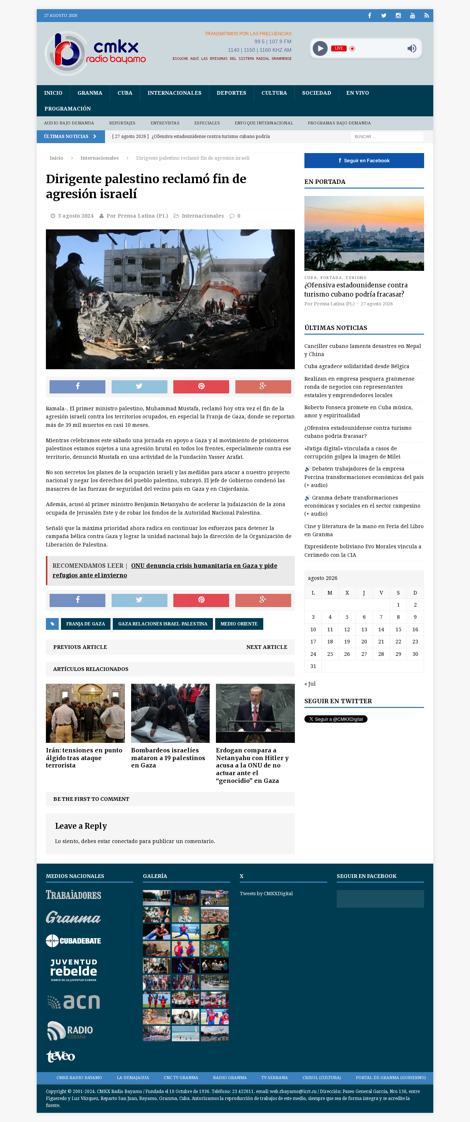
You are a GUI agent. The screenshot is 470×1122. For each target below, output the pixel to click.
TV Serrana (274, 1077)
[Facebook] (369, 15)
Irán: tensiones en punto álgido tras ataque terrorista (84, 758)
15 (398, 629)
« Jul (310, 684)
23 (415, 641)
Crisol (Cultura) (322, 1077)
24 (313, 654)
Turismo (356, 278)
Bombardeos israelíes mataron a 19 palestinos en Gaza (168, 758)
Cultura (274, 93)
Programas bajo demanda (339, 123)
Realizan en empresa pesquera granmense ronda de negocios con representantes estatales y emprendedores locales (359, 387)
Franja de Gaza (85, 624)
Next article (267, 647)
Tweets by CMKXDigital (266, 893)
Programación (67, 109)
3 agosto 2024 (75, 216)
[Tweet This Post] (139, 386)
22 (398, 641)
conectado (125, 841)
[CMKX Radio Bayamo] (99, 53)
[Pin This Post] (201, 386)
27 (364, 654)
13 (364, 629)
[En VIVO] (426, 15)
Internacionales (175, 93)
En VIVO (357, 93)
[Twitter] (383, 15)
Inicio (53, 93)
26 (347, 654)
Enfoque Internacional (264, 123)
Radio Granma (230, 1077)
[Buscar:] (387, 136)
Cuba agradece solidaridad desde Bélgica (356, 366)
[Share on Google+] (263, 386)
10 (313, 629)
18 (330, 641)
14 (381, 629)
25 (330, 654)
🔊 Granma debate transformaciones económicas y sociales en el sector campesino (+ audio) (362, 506)
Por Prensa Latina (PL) (137, 216)
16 (415, 629)
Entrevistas (165, 123)
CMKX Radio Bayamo (79, 1077)
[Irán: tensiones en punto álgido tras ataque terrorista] (85, 739)
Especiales (207, 123)
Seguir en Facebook (364, 160)
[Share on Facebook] (77, 386)
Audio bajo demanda (69, 123)
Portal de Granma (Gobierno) (391, 1077)
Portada (332, 278)
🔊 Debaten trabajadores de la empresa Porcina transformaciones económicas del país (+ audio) (364, 477)
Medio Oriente (239, 624)
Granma (89, 93)
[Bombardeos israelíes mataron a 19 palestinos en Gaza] (170, 739)
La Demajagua (133, 1077)
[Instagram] (398, 15)
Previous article (80, 647)
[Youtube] (412, 15)
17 (313, 641)
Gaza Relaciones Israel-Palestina (162, 624)
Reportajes (122, 123)
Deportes (231, 93)
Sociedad (316, 93)
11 (330, 629)
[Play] (320, 48)
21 (381, 641)
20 (364, 641)
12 (347, 629)
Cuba (125, 93)
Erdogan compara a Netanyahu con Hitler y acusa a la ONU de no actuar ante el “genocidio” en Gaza (252, 765)
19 (347, 641)
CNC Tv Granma (181, 1077)
